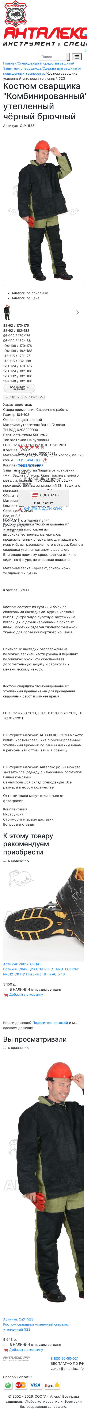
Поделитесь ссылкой (50, 1023)
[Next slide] (77, 210)
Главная (9, 63)
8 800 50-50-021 (64, 1358)
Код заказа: (27, 453)
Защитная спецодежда (22, 68)
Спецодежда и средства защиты (45, 63)
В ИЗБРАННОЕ (30, 460)
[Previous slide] (9, 210)
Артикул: (10, 126)
